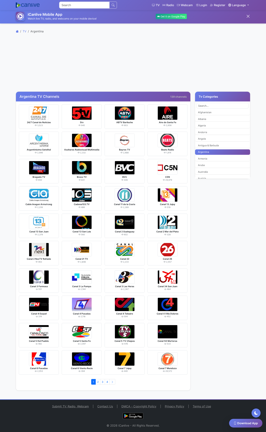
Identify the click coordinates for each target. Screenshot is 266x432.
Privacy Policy (174, 406)
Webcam (187, 5)
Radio (170, 5)
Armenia (202, 158)
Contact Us (105, 406)
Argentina (203, 151)
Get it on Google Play (172, 16)
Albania (202, 119)
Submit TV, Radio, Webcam (70, 406)
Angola (202, 138)
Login (203, 5)
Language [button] (239, 5)
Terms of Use (202, 406)
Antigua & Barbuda (208, 145)
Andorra (202, 132)
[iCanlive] (17, 31)
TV (158, 5)
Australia (203, 171)
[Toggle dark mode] (256, 413)
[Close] (248, 16)
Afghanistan (205, 112)
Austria (202, 178)
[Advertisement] (133, 64)
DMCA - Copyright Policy (138, 406)
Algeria (202, 125)
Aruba (201, 165)
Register (219, 5)
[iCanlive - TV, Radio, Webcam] (27, 5)
